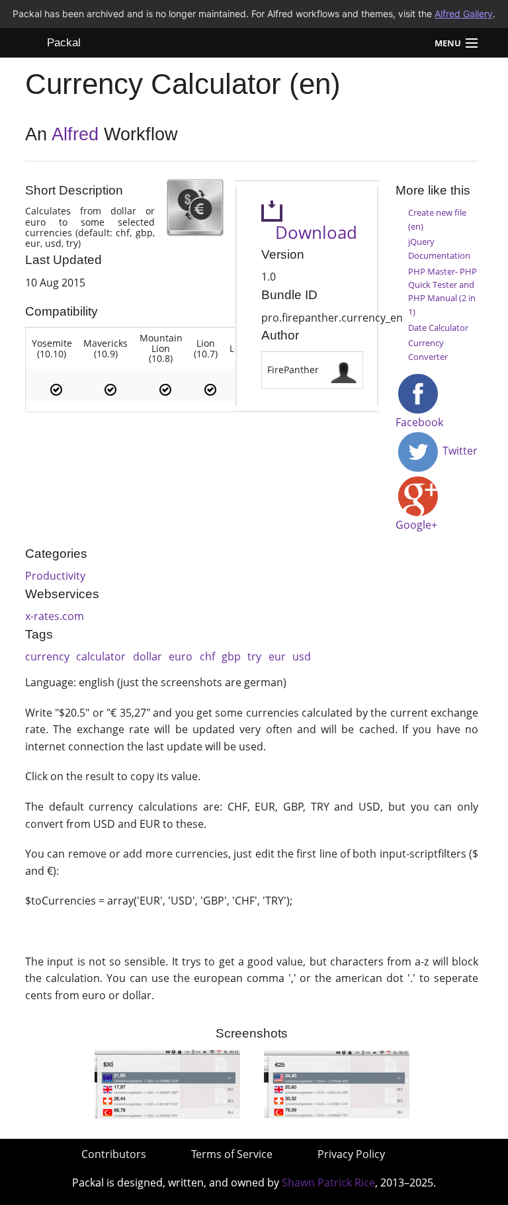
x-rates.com (54, 616)
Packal (64, 42)
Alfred (75, 134)
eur (277, 656)
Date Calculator (438, 328)
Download (309, 232)
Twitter (459, 450)
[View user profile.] (344, 369)
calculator (101, 656)
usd (301, 656)
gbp (231, 656)
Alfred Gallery (464, 13)
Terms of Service (232, 1154)
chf (207, 656)
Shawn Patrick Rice (328, 1182)
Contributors (113, 1154)
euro (180, 656)
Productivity (55, 575)
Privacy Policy (351, 1154)
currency (47, 656)
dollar (147, 656)
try (254, 656)
